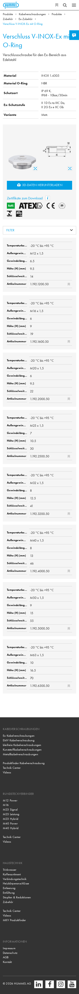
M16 (6, 805)
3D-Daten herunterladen (41, 185)
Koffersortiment (12, 874)
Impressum (9, 948)
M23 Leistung (11, 814)
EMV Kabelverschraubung (18, 740)
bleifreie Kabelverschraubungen (22, 745)
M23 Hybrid (10, 819)
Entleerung (9, 888)
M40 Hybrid (10, 828)
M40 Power (10, 823)
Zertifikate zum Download (25, 198)
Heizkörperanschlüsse (16, 883)
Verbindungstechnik (14, 879)
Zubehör (8, 19)
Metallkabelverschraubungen (20, 754)
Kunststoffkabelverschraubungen (22, 750)
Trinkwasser (9, 870)
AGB (6, 957)
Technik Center (11, 768)
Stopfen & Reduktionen (17, 897)
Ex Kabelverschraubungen (18, 736)
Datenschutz (10, 953)
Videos (7, 772)
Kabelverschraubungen (33, 14)
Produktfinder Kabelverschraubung (24, 763)
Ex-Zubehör (26, 19)
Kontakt (7, 962)
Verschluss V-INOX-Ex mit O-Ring (23, 24)
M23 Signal (10, 810)
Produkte (8, 14)
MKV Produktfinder (14, 920)
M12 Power (10, 800)
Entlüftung (9, 893)
